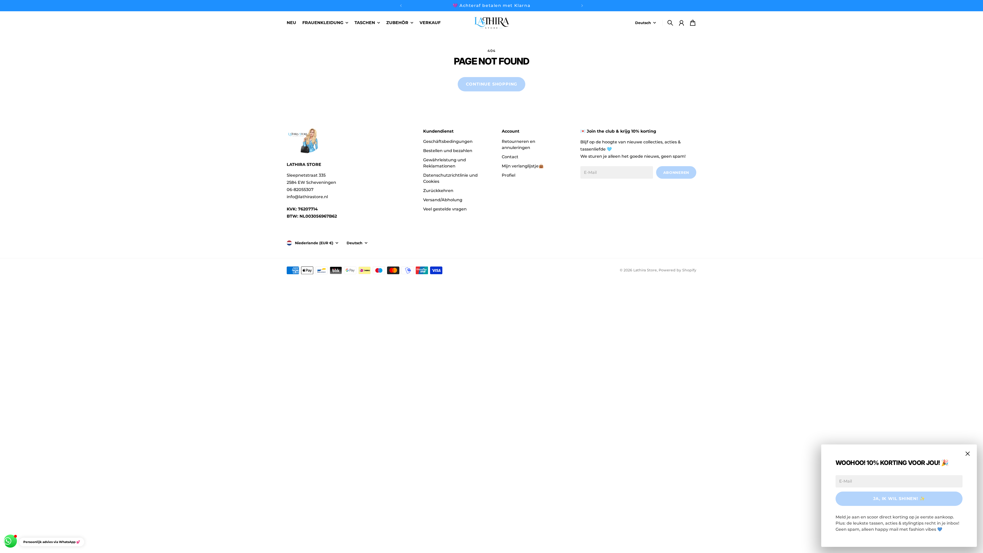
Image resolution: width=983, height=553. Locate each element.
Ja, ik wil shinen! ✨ (899, 498)
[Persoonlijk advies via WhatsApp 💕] (10, 541)
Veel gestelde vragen (445, 209)
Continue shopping (491, 84)
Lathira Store (645, 270)
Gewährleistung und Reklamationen (444, 162)
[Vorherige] (401, 5)
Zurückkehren (438, 190)
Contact (510, 156)
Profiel (508, 175)
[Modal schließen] (968, 454)
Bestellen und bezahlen (447, 150)
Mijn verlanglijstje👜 (523, 166)
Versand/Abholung (442, 199)
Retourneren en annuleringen (518, 144)
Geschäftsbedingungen (448, 141)
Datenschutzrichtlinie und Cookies (450, 178)
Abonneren (676, 172)
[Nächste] (582, 5)
